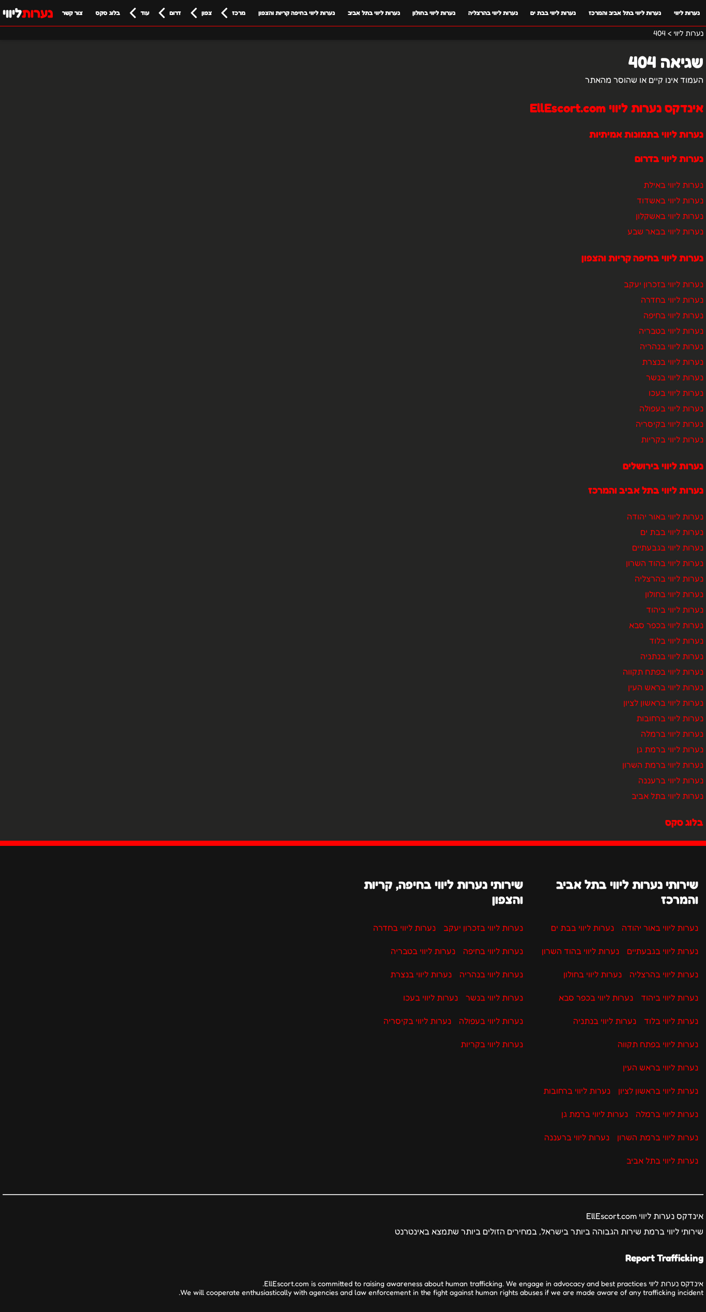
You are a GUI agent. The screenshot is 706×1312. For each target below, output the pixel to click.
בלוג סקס (108, 13)
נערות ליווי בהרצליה (493, 13)
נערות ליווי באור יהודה (665, 516)
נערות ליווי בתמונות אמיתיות (646, 134)
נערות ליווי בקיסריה (669, 424)
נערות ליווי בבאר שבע (665, 231)
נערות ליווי (687, 13)
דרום (175, 13)
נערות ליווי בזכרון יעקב (663, 284)
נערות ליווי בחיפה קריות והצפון (296, 13)
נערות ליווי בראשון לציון (663, 702)
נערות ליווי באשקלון (669, 216)
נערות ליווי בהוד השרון (664, 563)
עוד (145, 13)
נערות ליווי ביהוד (674, 609)
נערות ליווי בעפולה (671, 408)
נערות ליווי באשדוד (670, 200)
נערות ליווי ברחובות (669, 718)
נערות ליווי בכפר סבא (666, 625)
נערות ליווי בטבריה (671, 330)
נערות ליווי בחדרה (672, 299)
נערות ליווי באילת (673, 185)
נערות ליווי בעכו (676, 392)
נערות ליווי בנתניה (671, 656)
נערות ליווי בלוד (676, 640)
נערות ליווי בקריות (672, 439)
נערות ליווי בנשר (674, 377)
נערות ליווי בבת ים (553, 13)
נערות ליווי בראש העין (665, 687)
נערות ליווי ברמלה (672, 733)
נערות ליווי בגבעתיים (667, 547)
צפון (207, 13)
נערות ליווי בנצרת (672, 361)
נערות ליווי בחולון (433, 13)
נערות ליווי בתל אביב (374, 13)
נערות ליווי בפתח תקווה (663, 671)
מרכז (238, 13)
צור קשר (72, 13)
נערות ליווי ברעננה (670, 780)
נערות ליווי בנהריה (671, 346)
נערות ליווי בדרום (669, 158)
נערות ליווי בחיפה (673, 315)
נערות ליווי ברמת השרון (662, 764)
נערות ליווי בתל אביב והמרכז (625, 13)
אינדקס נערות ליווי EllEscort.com (616, 107)
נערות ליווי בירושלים (663, 465)
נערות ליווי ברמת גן (670, 749)
